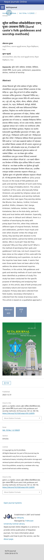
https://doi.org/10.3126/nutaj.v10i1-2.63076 (18, 413)
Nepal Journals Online (15, 1)
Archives (13, 13)
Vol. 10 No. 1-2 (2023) (26, 13)
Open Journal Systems (13, 503)
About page (8, 539)
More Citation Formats (12, 418)
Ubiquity (20, 517)
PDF (7, 383)
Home (4, 13)
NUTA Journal (11, 7)
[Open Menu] (2, 7)
